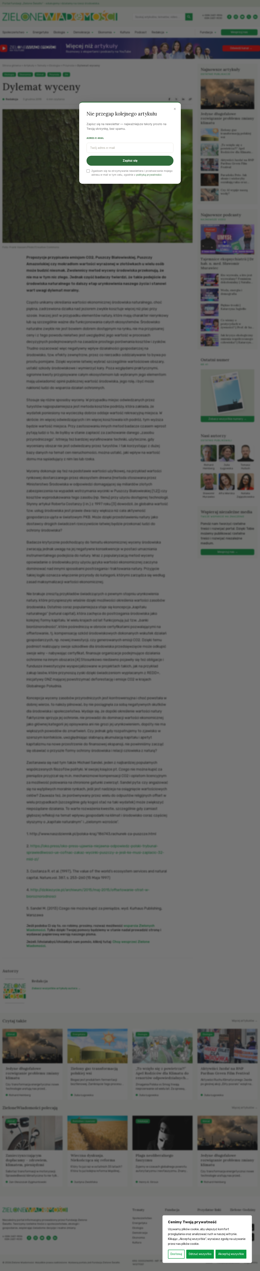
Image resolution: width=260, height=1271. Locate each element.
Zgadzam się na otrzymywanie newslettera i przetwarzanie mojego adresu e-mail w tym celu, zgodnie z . (131, 172)
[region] (207, 1239)
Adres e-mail (95, 138)
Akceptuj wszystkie (231, 1254)
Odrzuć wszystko (200, 1254)
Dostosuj (176, 1254)
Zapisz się (130, 160)
